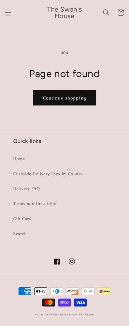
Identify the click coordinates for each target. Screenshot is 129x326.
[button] (8, 12)
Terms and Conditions (36, 203)
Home (19, 158)
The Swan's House (57, 314)
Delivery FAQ (26, 188)
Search (20, 233)
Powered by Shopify (81, 314)
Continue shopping (64, 98)
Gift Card (22, 218)
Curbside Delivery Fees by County (47, 173)
